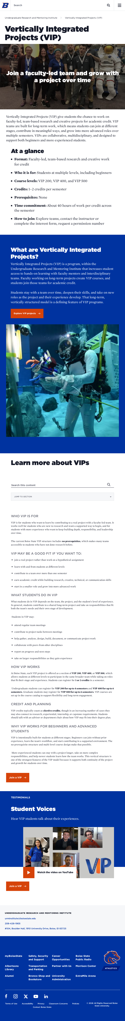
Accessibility (27, 1003)
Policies (75, 1003)
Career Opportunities (61, 958)
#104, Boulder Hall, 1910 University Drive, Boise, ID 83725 (35, 928)
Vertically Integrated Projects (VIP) (83, 18)
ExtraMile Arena (86, 975)
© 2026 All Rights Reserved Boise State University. (102, 1004)
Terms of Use (11, 1003)
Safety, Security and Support (38, 958)
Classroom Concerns (58, 1003)
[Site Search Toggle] (108, 5)
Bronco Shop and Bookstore (39, 977)
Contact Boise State (42, 1007)
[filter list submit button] (109, 484)
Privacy (41, 1003)
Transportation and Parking (38, 968)
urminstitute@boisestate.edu (20, 918)
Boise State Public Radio (83, 958)
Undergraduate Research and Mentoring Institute (31, 18)
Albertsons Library (12, 968)
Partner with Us (61, 966)
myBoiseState (13, 956)
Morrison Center (86, 966)
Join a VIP (15, 777)
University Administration (61, 977)
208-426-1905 (12, 923)
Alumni (9, 975)
